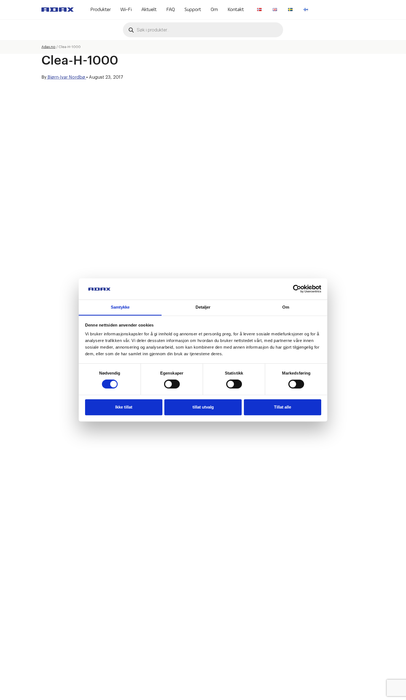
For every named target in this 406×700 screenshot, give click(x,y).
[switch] (172, 384)
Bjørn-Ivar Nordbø (66, 77)
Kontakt (236, 9)
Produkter (100, 9)
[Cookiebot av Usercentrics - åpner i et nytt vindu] (297, 289)
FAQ (170, 9)
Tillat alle (282, 407)
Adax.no (48, 47)
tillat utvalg (203, 407)
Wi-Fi (126, 9)
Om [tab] (285, 307)
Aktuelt (149, 9)
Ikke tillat (123, 407)
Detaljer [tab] (203, 307)
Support (192, 9)
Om (214, 9)
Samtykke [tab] (120, 307)
